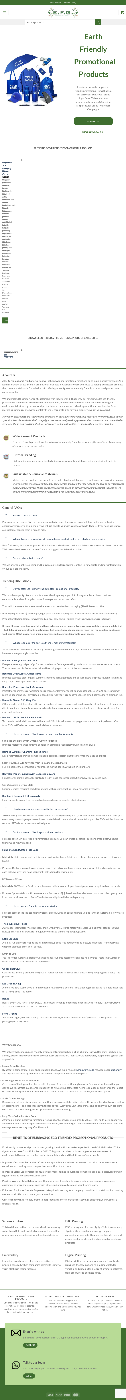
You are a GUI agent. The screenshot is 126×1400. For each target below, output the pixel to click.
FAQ (74, 2)
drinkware (82, 1069)
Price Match (55, 2)
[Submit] (98, 22)
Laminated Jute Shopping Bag (7, 166)
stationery (116, 1069)
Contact (66, 2)
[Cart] (122, 12)
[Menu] (4, 12)
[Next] (11, 241)
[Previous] (3, 241)
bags (91, 1069)
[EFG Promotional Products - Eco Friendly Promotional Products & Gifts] (63, 12)
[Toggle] (6, 515)
